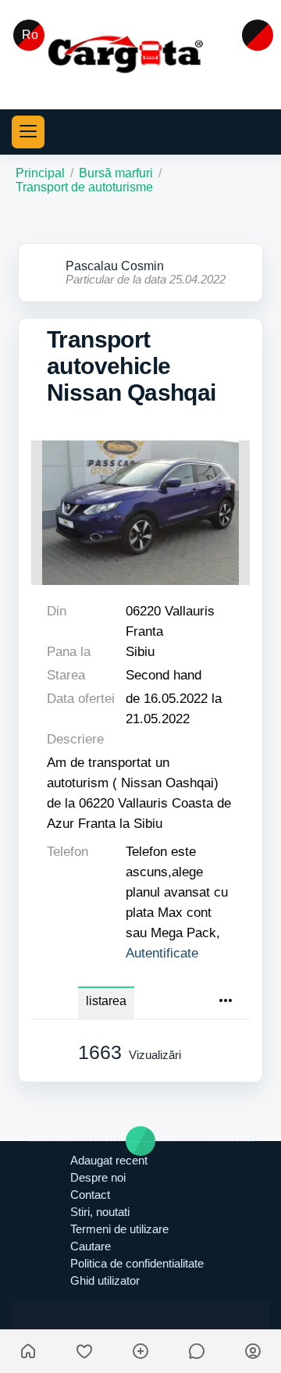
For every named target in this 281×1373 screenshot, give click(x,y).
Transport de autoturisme (84, 187)
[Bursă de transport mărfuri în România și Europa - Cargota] (140, 54)
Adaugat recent (109, 1160)
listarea (106, 1000)
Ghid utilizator (105, 1280)
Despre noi (98, 1177)
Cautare (90, 1246)
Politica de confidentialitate (137, 1263)
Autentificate (162, 953)
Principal (40, 173)
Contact (90, 1194)
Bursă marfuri (116, 173)
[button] (28, 132)
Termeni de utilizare (119, 1229)
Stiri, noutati (100, 1211)
